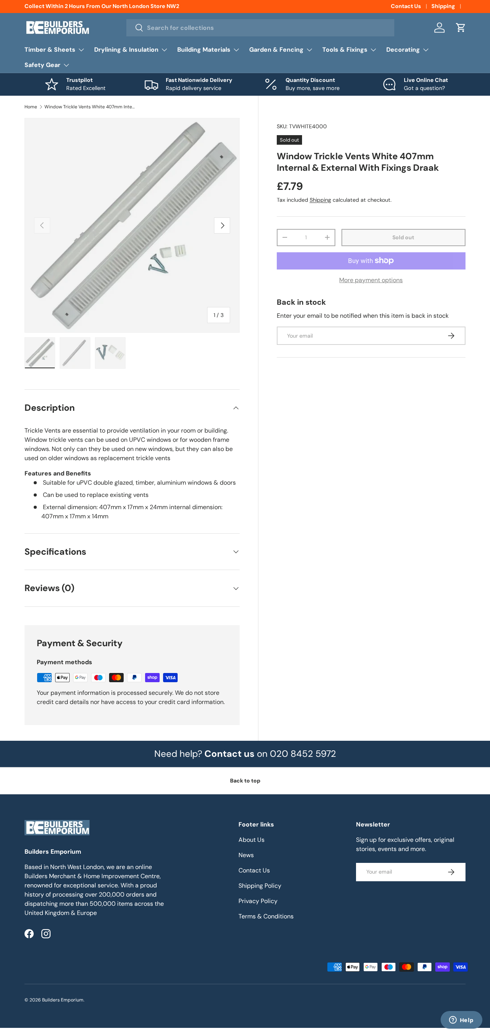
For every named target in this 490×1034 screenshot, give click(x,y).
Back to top (245, 780)
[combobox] (260, 27)
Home (30, 107)
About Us (251, 840)
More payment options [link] (371, 280)
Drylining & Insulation (126, 50)
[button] (460, 27)
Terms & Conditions (266, 916)
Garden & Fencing (276, 50)
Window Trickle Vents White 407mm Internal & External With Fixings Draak (90, 107)
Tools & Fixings (345, 50)
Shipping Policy (259, 886)
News (246, 855)
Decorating (403, 50)
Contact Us (406, 6)
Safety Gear (42, 65)
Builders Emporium (62, 1000)
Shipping (443, 6)
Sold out (403, 237)
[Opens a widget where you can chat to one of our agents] (461, 1020)
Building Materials (203, 50)
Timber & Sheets (49, 50)
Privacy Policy (258, 901)
